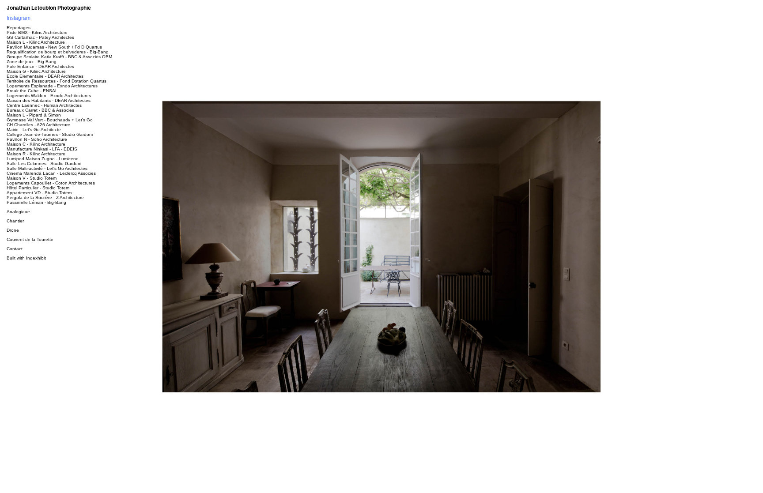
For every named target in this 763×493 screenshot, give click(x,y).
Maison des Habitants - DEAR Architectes (49, 100)
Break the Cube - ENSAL (32, 90)
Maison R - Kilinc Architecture (36, 153)
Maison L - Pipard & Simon (34, 115)
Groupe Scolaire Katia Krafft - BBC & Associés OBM (59, 56)
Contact (15, 248)
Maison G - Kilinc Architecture (36, 71)
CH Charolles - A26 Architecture (38, 124)
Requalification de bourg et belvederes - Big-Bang (58, 51)
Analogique (18, 211)
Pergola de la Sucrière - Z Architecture (45, 197)
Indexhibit (36, 258)
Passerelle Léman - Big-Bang (36, 202)
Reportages (18, 27)
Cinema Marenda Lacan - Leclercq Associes (51, 173)
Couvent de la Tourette (30, 239)
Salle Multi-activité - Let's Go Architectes (47, 168)
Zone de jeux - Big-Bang (32, 61)
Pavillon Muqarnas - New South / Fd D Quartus (54, 47)
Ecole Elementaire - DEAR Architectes (45, 76)
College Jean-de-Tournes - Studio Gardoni (50, 134)
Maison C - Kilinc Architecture (36, 144)
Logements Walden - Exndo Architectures (49, 95)
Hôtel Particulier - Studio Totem (38, 187)
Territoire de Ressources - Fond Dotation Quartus (56, 81)
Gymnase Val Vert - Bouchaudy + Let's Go (50, 119)
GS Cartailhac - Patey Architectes (40, 37)
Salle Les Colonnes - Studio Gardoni (44, 163)
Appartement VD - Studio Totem (39, 192)
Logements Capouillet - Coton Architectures (51, 183)
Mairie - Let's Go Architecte (34, 129)
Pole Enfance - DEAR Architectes (40, 66)
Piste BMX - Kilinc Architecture (37, 32)
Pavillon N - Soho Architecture (37, 139)
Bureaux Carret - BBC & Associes (40, 110)
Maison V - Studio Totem (32, 178)
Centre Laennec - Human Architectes (44, 105)
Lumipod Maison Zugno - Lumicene (43, 158)
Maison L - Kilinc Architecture (36, 42)
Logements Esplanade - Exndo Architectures (52, 85)
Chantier (15, 220)
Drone (13, 230)
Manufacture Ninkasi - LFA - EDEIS (42, 149)
